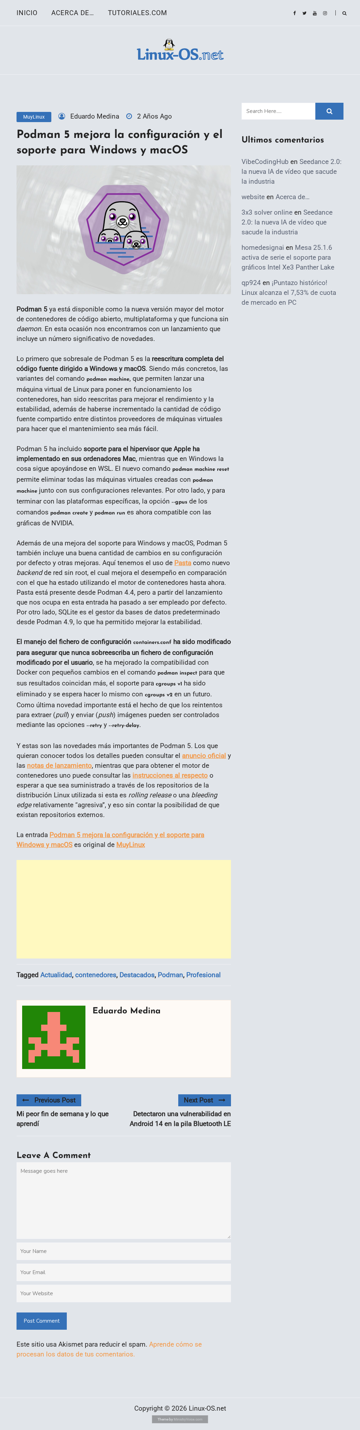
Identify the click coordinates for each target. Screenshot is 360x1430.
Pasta (182, 563)
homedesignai (263, 247)
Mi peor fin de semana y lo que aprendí (63, 1119)
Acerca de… (72, 13)
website (253, 197)
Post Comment (42, 1320)
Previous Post (55, 1100)
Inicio (27, 13)
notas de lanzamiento (59, 765)
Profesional (203, 975)
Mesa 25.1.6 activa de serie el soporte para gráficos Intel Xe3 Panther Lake (288, 257)
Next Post (198, 1100)
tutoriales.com (137, 13)
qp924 (251, 283)
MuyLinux (34, 117)
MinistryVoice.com (188, 1419)
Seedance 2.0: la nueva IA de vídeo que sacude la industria (292, 171)
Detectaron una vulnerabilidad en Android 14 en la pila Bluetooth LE (180, 1119)
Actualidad (56, 975)
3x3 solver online (267, 212)
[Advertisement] (124, 909)
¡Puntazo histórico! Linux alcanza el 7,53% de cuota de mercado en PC (289, 292)
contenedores (95, 975)
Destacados (137, 975)
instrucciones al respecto (170, 775)
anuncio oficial (204, 756)
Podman (170, 975)
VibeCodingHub (265, 162)
